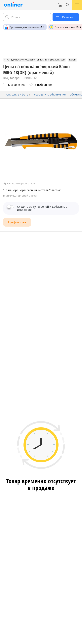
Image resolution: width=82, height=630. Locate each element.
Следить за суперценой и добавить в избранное (42, 208)
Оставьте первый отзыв (21, 183)
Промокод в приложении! (26, 27)
